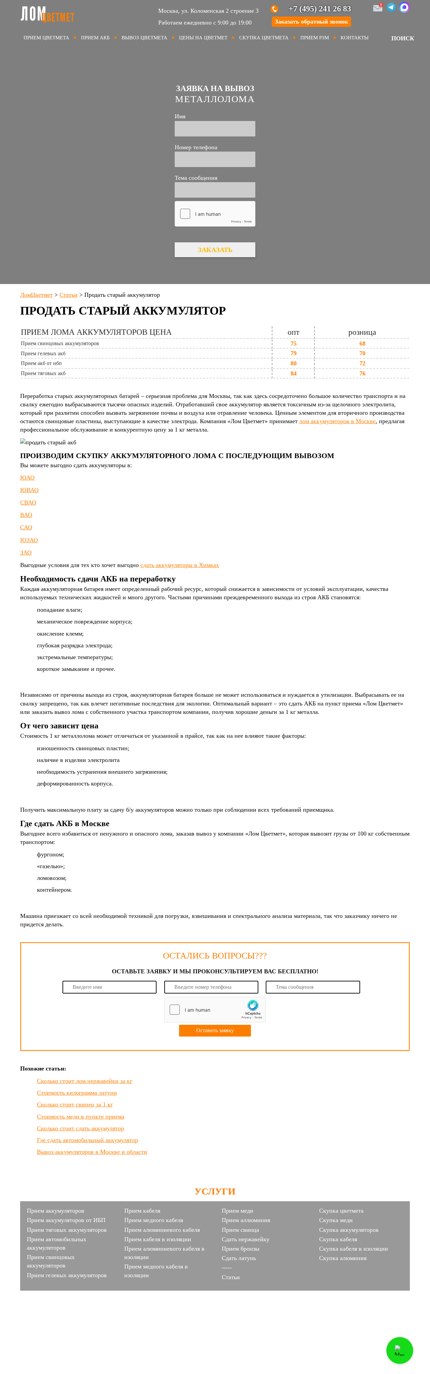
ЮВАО (29, 490)
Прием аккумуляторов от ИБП (66, 1220)
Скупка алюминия (343, 1258)
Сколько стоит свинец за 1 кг (75, 1104)
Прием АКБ (95, 37)
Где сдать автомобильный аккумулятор (87, 1140)
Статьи (231, 1277)
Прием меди (237, 1210)
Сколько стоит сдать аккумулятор (80, 1128)
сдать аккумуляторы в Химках (179, 565)
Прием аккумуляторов (55, 1210)
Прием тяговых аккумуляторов (67, 1229)
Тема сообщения (196, 177)
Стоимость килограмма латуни (77, 1092)
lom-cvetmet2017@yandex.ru (259, 1296)
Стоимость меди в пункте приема (80, 1116)
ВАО (26, 515)
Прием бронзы (240, 1248)
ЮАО (27, 477)
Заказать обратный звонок (311, 21)
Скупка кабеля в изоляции (353, 1248)
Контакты (355, 37)
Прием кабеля (142, 1210)
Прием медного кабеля (153, 1220)
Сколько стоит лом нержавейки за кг (84, 1081)
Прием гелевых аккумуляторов (67, 1275)
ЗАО (26, 552)
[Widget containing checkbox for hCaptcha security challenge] (215, 214)
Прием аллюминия (246, 1220)
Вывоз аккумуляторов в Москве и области (92, 1151)
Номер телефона (196, 147)
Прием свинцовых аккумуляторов (51, 1261)
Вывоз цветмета (144, 37)
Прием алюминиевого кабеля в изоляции (164, 1252)
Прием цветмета (46, 37)
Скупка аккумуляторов (349, 1229)
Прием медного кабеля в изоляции (156, 1270)
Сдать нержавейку (245, 1239)
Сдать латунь (239, 1258)
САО (26, 527)
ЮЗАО (29, 540)
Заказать (215, 249)
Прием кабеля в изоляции (157, 1239)
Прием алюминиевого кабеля (162, 1229)
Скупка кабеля (338, 1239)
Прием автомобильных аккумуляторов (56, 1243)
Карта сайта (215, 1308)
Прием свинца (240, 1229)
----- (227, 1267)
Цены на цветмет (203, 37)
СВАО (28, 502)
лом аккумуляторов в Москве (337, 421)
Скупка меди (336, 1220)
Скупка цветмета (264, 37)
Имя (180, 116)
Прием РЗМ (314, 37)
